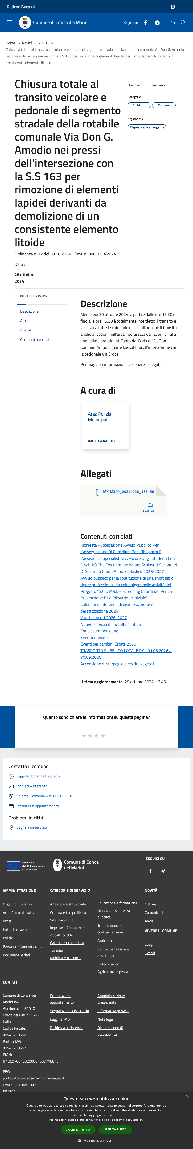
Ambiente (105, 940)
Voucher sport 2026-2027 (103, 617)
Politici (8, 938)
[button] (96, 1140)
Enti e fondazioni (16, 929)
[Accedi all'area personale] (172, 6)
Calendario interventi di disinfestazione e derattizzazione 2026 (116, 607)
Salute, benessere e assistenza (113, 952)
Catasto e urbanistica (67, 942)
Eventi (150, 953)
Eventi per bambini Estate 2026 (108, 644)
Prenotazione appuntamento (62, 999)
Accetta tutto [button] (78, 1130)
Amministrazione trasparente (111, 999)
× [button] (187, 1097)
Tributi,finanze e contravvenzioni (110, 929)
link (141, 1120)
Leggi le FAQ (60, 1019)
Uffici (7, 921)
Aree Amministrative (19, 912)
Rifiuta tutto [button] (115, 1129)
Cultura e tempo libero (68, 912)
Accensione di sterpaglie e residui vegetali (117, 664)
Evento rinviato (94, 637)
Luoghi (150, 944)
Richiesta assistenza (66, 1027)
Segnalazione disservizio (69, 1011)
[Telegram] (155, 22)
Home (10, 43)
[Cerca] (183, 22)
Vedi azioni (160, 85)
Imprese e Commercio (67, 927)
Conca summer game (99, 631)
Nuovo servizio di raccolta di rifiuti (110, 624)
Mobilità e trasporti (65, 958)
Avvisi (43, 43)
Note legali (106, 1019)
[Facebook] (143, 22)
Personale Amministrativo (23, 946)
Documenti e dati (16, 955)
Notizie (150, 904)
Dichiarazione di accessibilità (110, 1031)
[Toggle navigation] (9, 22)
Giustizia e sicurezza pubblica (113, 914)
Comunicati (154, 912)
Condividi (136, 85)
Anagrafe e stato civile (68, 904)
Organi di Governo (17, 904)
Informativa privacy (113, 1011)
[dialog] (96, 1120)
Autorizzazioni (108, 964)
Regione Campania (22, 6)
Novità (27, 43)
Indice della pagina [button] (33, 296)
